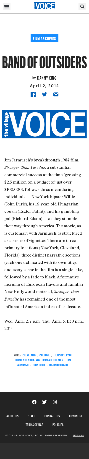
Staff (31, 415)
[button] (6, 6)
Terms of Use (34, 424)
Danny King (47, 77)
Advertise (76, 415)
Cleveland (29, 354)
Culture (44, 354)
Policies (58, 424)
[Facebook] (34, 402)
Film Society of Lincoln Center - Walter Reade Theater (43, 357)
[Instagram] (54, 402)
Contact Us (52, 415)
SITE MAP (78, 435)
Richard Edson (58, 364)
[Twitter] (44, 402)
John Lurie (38, 364)
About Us (12, 415)
